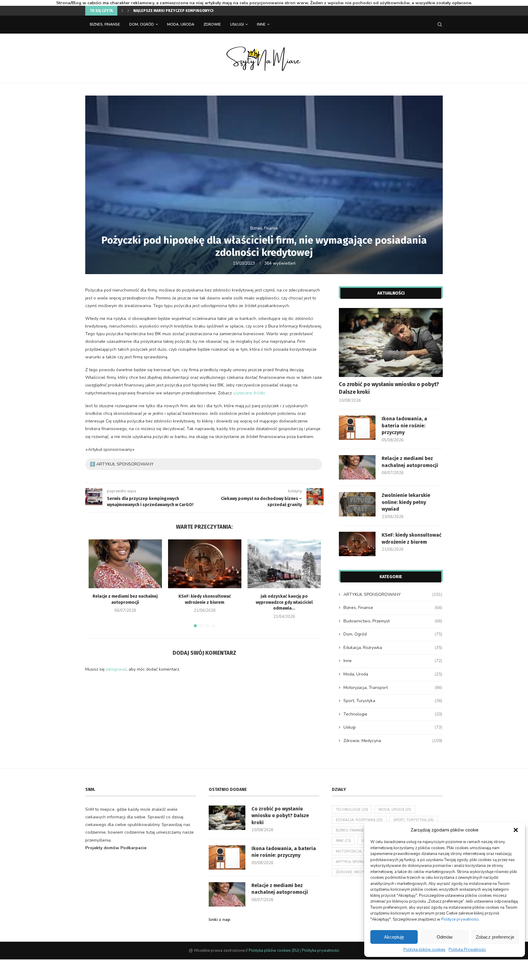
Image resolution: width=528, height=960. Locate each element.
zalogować (116, 669)
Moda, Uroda (180, 24)
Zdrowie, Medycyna (392, 741)
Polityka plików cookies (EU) (274, 950)
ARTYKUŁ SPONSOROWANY (392, 594)
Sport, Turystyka (392, 701)
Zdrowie (212, 24)
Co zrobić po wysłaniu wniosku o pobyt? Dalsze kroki (389, 388)
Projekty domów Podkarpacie (115, 848)
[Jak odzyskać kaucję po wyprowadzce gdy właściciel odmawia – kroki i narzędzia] (284, 563)
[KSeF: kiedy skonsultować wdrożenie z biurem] (204, 563)
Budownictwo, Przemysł (392, 621)
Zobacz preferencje (495, 937)
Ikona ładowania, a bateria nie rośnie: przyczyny (404, 425)
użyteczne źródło (249, 393)
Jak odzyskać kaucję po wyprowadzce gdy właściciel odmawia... (284, 602)
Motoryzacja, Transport (392, 687)
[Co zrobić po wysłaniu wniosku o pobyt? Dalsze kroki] (391, 342)
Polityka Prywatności (467, 949)
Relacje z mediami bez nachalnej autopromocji (410, 461)
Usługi (237, 24)
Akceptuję (394, 937)
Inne (261, 24)
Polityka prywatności (320, 950)
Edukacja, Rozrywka (392, 647)
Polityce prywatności (460, 919)
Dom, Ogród (141, 24)
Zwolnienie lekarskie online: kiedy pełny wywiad (406, 502)
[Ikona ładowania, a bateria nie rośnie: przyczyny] (357, 427)
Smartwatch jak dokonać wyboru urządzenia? (178, 11)
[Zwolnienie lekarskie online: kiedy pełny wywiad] (357, 504)
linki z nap (219, 919)
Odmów (445, 937)
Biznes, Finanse (105, 24)
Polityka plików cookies (424, 949)
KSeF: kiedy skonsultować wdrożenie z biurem (412, 538)
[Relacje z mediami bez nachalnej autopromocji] (125, 563)
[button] (516, 830)
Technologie (392, 714)
